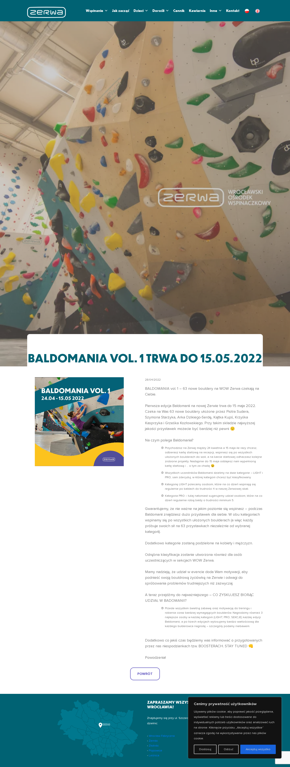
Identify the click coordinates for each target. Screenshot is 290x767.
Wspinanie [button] (94, 10)
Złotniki (154, 745)
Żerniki (153, 740)
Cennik (179, 10)
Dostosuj (205, 749)
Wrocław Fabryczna (162, 735)
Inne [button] (213, 10)
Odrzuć (228, 749)
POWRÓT (145, 674)
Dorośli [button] (158, 10)
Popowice (155, 750)
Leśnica (154, 755)
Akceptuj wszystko (258, 749)
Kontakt (232, 10)
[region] (235, 727)
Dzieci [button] (139, 10)
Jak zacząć (120, 10)
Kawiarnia (197, 10)
